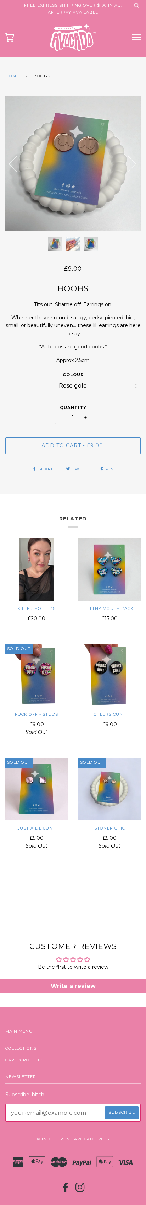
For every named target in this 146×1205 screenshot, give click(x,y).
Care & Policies (24, 1060)
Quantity (73, 407)
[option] (73, 163)
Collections (20, 1048)
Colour (73, 374)
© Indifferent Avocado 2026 (73, 1138)
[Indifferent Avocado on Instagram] (80, 1189)
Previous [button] (17, 163)
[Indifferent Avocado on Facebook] (66, 1189)
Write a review (73, 986)
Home (12, 76)
